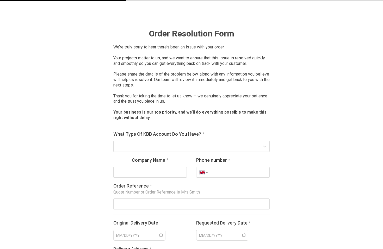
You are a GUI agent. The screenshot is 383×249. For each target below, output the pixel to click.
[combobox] (116, 146)
